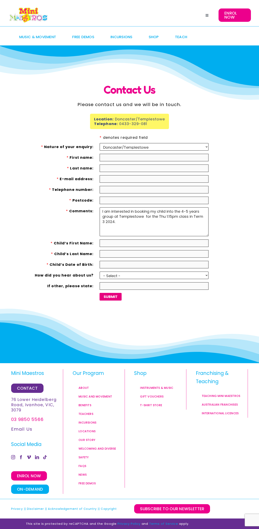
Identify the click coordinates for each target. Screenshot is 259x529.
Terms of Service (163, 524)
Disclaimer (35, 509)
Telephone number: (71, 189)
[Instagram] (13, 457)
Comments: (79, 210)
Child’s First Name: (72, 243)
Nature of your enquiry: (67, 146)
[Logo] (28, 15)
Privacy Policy (129, 524)
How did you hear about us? (64, 275)
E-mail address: (75, 178)
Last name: (80, 168)
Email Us (21, 429)
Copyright (109, 509)
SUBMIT (111, 296)
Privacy (17, 509)
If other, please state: (70, 285)
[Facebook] (21, 457)
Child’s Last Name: (72, 253)
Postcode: (81, 200)
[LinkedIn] (37, 457)
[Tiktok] (45, 457)
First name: (80, 157)
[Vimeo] (29, 457)
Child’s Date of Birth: (70, 264)
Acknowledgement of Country (72, 509)
